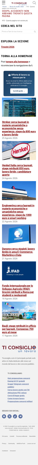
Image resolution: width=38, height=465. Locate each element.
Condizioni (5, 451)
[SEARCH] (34, 2)
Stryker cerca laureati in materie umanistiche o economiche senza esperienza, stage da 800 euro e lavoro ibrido (19, 128)
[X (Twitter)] (9, 416)
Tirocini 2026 (7, 47)
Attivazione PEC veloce (17, 393)
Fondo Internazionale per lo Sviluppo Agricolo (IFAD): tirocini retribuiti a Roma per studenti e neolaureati (18, 290)
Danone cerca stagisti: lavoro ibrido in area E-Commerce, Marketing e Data (18, 252)
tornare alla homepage (17, 61)
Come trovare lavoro (16, 398)
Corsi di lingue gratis (16, 396)
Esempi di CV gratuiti (16, 381)
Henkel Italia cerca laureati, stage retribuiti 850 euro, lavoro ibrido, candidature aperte (17, 170)
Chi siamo (5, 436)
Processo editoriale (21, 436)
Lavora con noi (31, 443)
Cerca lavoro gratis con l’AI (18, 390)
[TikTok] (15, 416)
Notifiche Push (21, 443)
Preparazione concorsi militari (20, 401)
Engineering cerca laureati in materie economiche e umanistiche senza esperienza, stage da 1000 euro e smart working (18, 212)
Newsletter (32, 436)
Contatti (12, 436)
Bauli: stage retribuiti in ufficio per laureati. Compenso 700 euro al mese (19, 329)
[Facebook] (4, 416)
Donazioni (13, 451)
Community (11, 443)
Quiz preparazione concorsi (19, 378)
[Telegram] (20, 416)
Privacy (4, 443)
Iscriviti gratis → (19, 91)
